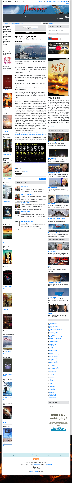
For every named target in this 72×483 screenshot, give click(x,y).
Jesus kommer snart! (54, 282)
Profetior (44, 17)
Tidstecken (52, 17)
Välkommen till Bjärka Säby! (55, 338)
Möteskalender (19, 455)
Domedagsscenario (54, 172)
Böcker (33, 455)
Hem (6, 17)
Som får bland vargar (53, 345)
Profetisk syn (52, 251)
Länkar (37, 17)
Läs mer (7, 131)
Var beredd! (51, 359)
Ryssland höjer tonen (18, 23)
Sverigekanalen (52, 397)
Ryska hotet (51, 377)
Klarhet (50, 383)
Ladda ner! (7, 201)
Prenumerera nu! (62, 1)
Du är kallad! (52, 365)
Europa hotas (52, 158)
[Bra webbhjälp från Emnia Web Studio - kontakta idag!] (58, 422)
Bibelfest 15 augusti (53, 332)
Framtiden (51, 380)
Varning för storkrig (53, 367)
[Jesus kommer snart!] (58, 277)
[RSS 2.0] (36, 459)
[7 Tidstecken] (58, 292)
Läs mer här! (53, 126)
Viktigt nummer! (52, 371)
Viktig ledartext (52, 363)
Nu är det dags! (52, 391)
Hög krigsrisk (52, 386)
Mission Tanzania (50, 1)
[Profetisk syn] (58, 246)
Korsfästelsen (51, 23)
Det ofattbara (52, 382)
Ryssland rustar (25, 186)
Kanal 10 (27, 455)
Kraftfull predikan (53, 385)
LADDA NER (7, 154)
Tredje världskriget (53, 358)
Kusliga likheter (52, 342)
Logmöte (51, 347)
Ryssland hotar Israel (26, 194)
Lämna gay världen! (53, 339)
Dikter (17, 17)
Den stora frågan (53, 394)
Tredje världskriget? (53, 350)
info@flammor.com (36, 464)
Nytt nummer (52, 389)
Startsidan (7, 23)
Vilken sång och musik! (54, 355)
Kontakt (41, 1)
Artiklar (11, 17)
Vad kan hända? (52, 370)
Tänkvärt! (51, 353)
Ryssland (51, 376)
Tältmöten (51, 392)
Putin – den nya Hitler (54, 368)
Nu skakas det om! (53, 333)
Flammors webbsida (54, 233)
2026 (49, 266)
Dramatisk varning (53, 348)
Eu (21, 17)
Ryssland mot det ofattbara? (55, 336)
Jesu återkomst (60, 17)
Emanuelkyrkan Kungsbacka (57, 218)
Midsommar (51, 373)
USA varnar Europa (53, 341)
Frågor (25, 17)
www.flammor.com (48, 464)
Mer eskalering (52, 187)
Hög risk (51, 379)
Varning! (50, 313)
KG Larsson (51, 374)
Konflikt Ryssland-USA (27, 221)
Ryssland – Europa (26, 211)
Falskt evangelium (53, 142)
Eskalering (51, 203)
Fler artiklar (42, 179)
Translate (34, 28)
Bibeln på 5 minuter (53, 356)
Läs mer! (7, 221)
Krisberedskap (52, 344)
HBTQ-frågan (52, 335)
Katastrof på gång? (53, 388)
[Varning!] (58, 308)
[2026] (58, 261)
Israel (32, 17)
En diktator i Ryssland (27, 202)
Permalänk (26, 171)
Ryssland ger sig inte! (54, 361)
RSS (67, 3)
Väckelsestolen (52, 395)
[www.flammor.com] (36, 9)
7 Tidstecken (52, 297)
